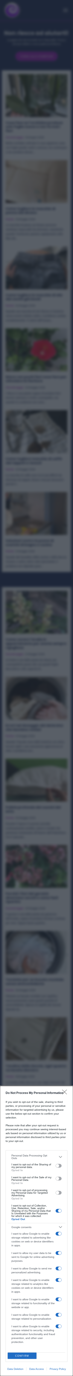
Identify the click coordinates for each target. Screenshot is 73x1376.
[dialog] (36, 1231)
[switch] (59, 1166)
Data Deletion (15, 1368)
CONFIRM (22, 1355)
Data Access (36, 1368)
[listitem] (36, 1156)
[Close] (65, 1093)
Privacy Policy (58, 1368)
